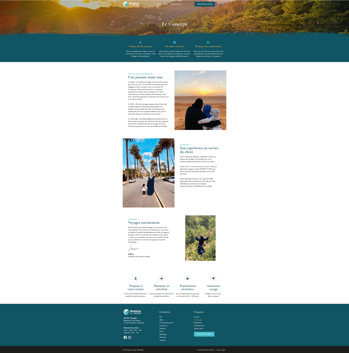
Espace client (198, 328)
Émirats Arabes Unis (166, 323)
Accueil (196, 317)
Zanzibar (162, 340)
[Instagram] (129, 337)
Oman (161, 331)
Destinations (161, 4)
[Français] (218, 4)
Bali (160, 317)
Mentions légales (220, 350)
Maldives (162, 328)
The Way (140, 350)
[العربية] (223, 4)
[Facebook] (125, 337)
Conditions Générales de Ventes (205, 350)
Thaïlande (162, 337)
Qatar (161, 320)
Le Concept (150, 4)
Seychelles (163, 334)
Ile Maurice (163, 325)
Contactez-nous (176, 4)
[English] (220, 4)
